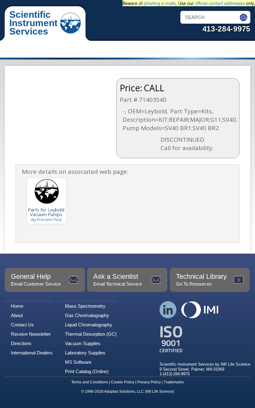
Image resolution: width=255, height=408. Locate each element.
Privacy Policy (149, 382)
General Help (36, 280)
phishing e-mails (160, 3)
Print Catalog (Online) (87, 371)
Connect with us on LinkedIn (168, 309)
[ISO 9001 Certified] (205, 339)
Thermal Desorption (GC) (91, 334)
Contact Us (22, 324)
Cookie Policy (122, 382)
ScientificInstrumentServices (33, 22)
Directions (21, 343)
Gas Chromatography (87, 315)
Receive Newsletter (31, 334)
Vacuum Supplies (82, 343)
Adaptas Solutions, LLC (124, 391)
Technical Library (201, 280)
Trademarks (174, 382)
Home (17, 306)
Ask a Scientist (117, 280)
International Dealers (32, 352)
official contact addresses (220, 3)
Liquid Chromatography (88, 324)
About (17, 315)
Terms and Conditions (89, 382)
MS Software (78, 362)
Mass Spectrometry (85, 306)
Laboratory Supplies (85, 352)
